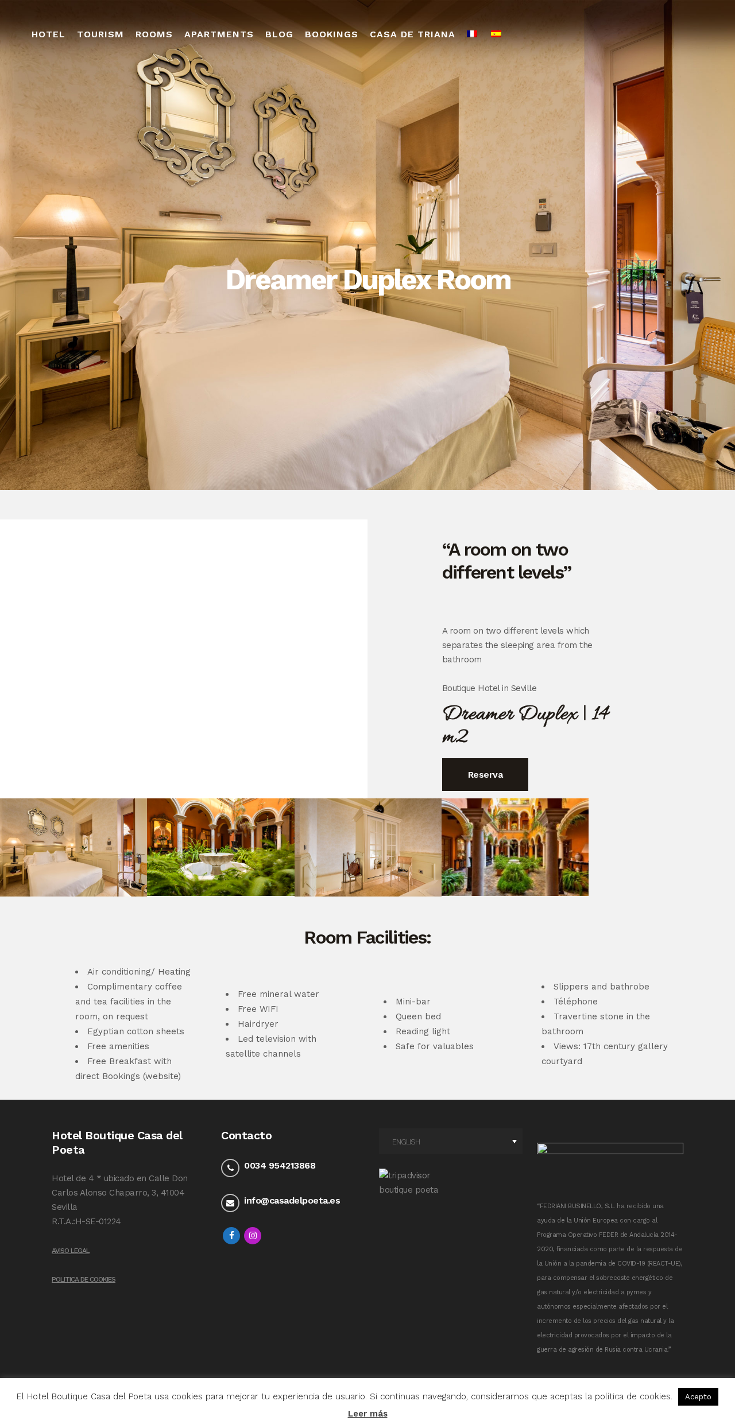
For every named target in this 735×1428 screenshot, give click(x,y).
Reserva (485, 774)
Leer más (368, 1413)
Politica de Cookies (83, 1279)
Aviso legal (71, 1251)
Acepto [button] (698, 1396)
